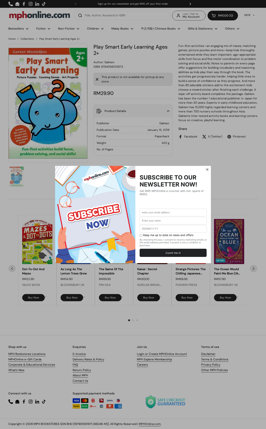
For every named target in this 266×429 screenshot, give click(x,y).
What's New (16, 370)
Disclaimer (208, 354)
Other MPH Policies (214, 370)
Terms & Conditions (214, 359)
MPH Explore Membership (154, 359)
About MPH (80, 375)
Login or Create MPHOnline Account (162, 354)
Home (11, 38)
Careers (142, 365)
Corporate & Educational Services (31, 365)
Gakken (109, 62)
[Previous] (12, 268)
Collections (27, 38)
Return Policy (82, 370)
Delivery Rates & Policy (88, 359)
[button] (223, 15)
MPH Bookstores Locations (27, 354)
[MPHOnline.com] (39, 15)
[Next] (253, 268)
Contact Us (80, 381)
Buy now (33, 297)
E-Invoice (79, 354)
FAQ (75, 365)
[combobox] (122, 15)
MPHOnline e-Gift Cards (25, 359)
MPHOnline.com (150, 424)
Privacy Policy (210, 365)
